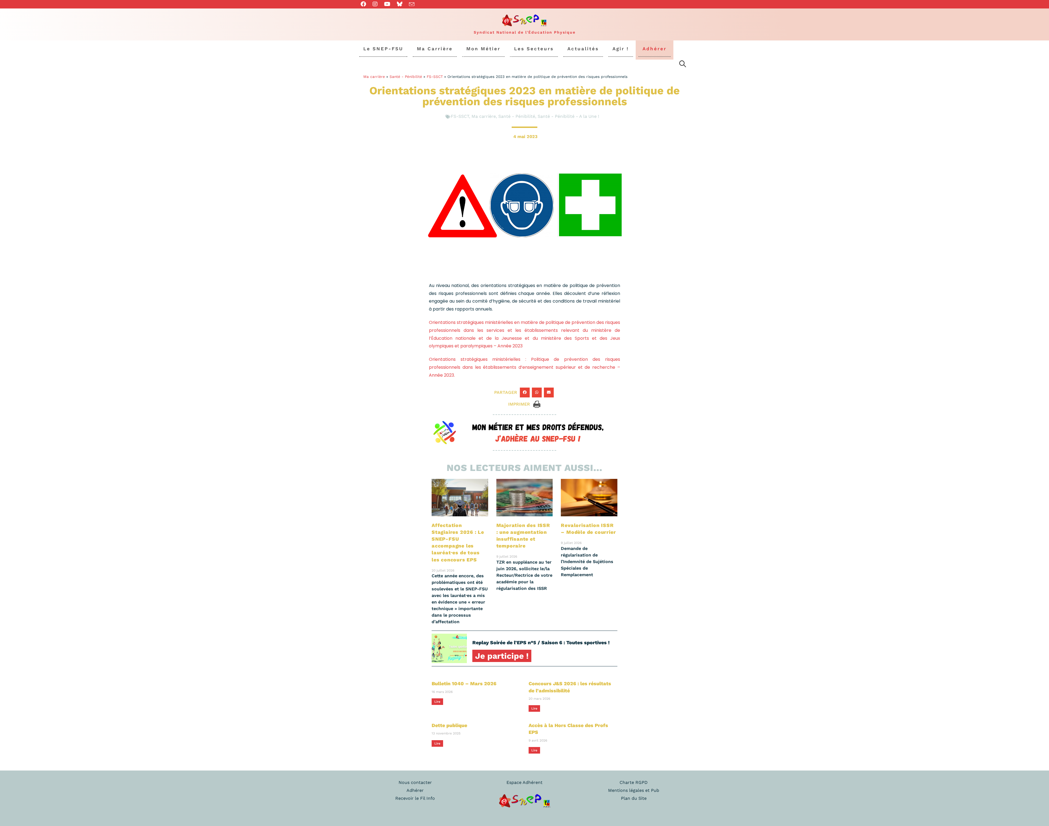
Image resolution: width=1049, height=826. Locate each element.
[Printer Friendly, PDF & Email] (537, 403)
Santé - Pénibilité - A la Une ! (568, 116)
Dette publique (449, 725)
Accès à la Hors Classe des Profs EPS (568, 728)
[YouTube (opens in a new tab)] (387, 4)
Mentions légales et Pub (633, 790)
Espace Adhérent (524, 782)
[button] (525, 392)
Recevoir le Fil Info (415, 798)
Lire (437, 702)
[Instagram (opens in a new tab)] (375, 4)
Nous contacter (415, 782)
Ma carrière (374, 76)
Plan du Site (634, 798)
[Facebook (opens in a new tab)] (365, 4)
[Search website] (682, 65)
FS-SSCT (435, 76)
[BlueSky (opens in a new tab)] (400, 4)
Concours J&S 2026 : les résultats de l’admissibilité (570, 687)
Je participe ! (502, 656)
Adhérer (415, 790)
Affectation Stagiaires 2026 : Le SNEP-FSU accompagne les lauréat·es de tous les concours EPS (458, 542)
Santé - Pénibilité (406, 76)
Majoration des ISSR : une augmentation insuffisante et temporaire (523, 535)
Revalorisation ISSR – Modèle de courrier (588, 528)
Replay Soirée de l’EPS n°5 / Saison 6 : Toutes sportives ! (541, 642)
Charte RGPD (634, 782)
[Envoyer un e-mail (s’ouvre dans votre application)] (412, 4)
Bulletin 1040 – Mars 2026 (464, 683)
